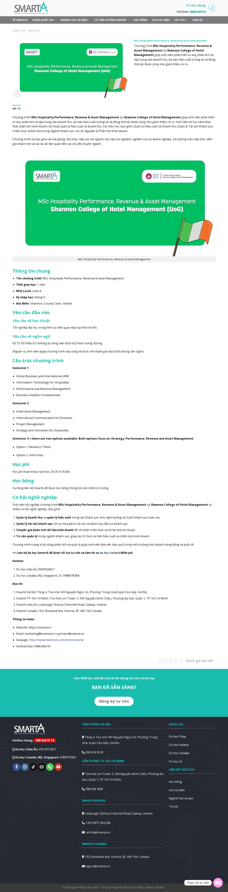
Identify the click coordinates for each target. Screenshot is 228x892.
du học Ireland (110, 553)
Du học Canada (179, 753)
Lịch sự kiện (160, 20)
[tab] (16, 108)
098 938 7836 (94, 789)
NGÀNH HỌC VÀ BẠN (74, 20)
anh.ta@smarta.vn (98, 832)
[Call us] (50, 767)
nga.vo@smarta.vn (98, 866)
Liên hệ (197, 20)
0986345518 (198, 12)
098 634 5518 (94, 752)
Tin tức (179, 20)
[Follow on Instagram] (25, 767)
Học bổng (140, 20)
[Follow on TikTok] (33, 767)
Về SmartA (20, 20)
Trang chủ (18, 30)
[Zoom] (17, 93)
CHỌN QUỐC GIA (43, 20)
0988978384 (68, 757)
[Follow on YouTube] (58, 767)
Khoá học (34, 30)
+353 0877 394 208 (98, 823)
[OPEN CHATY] (218, 883)
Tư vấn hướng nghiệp (110, 20)
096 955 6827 (47, 749)
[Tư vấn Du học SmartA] (32, 8)
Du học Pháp (177, 736)
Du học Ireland (178, 745)
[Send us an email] (41, 767)
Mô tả (16, 108)
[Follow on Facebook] (16, 767)
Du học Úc (175, 761)
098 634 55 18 (45, 740)
